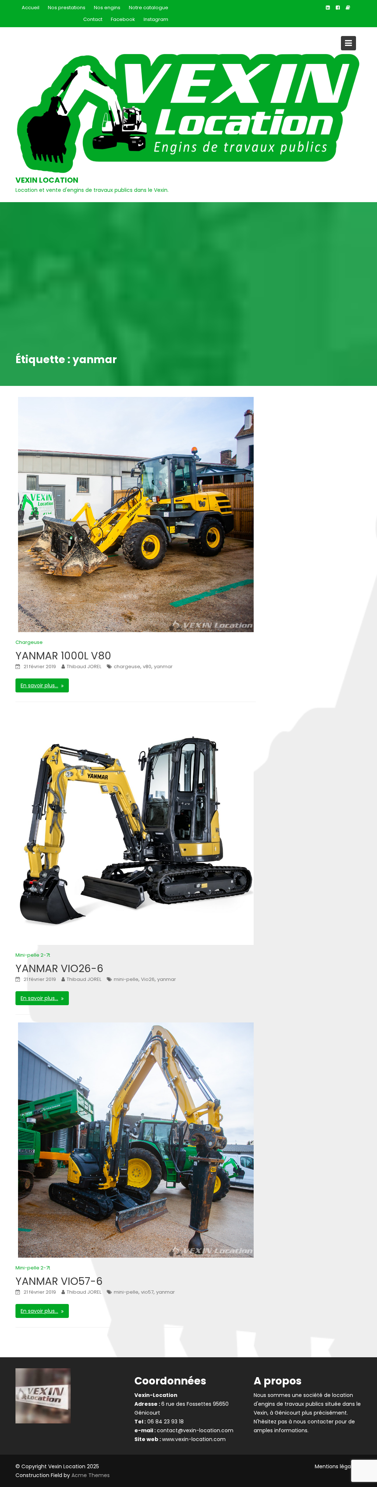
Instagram (156, 19)
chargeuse (127, 666)
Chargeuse (29, 642)
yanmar (163, 666)
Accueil (30, 7)
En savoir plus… (39, 685)
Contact (92, 19)
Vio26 (148, 979)
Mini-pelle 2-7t (32, 955)
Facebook (123, 19)
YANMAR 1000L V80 (63, 656)
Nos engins (107, 7)
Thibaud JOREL (84, 666)
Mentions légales (336, 1466)
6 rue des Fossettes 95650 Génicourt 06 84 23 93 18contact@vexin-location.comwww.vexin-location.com (183, 1417)
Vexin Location (46, 180)
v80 (147, 666)
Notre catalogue (148, 7)
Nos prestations (66, 7)
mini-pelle (126, 979)
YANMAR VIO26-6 (59, 968)
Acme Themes (90, 1475)
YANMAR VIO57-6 (59, 1281)
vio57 (147, 1292)
